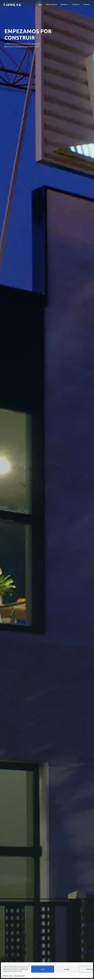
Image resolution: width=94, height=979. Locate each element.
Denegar (66, 969)
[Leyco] (12, 4)
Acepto (42, 969)
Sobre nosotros (51, 4)
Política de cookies (7, 976)
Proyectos (76, 4)
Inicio (40, 4)
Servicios (64, 4)
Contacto (86, 4)
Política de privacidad (19, 976)
